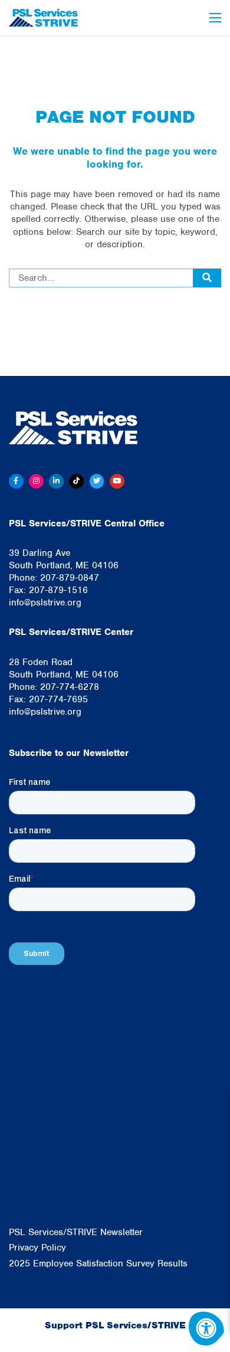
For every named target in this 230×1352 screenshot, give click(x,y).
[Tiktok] (76, 481)
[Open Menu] (215, 18)
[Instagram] (36, 481)
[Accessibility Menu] (206, 1328)
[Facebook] (16, 481)
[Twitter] (97, 481)
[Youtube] (117, 481)
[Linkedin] (56, 481)
